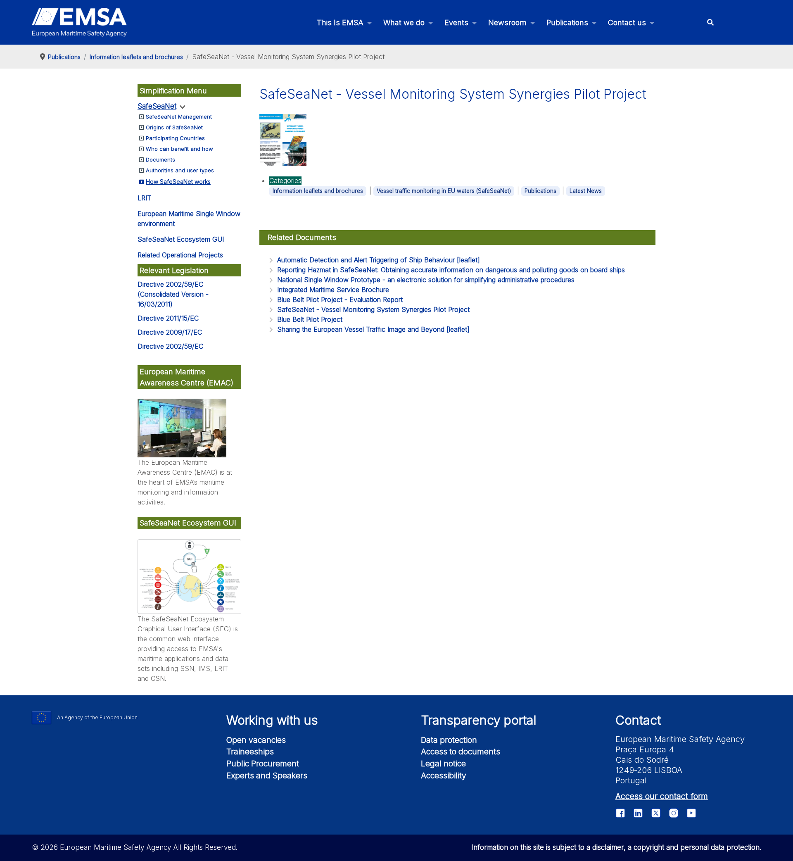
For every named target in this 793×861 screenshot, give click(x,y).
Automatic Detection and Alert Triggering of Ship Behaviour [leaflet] (378, 260)
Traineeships (250, 751)
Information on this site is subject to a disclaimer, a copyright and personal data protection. (616, 847)
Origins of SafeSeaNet (174, 127)
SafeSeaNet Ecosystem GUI (181, 239)
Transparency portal (479, 720)
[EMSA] (79, 22)
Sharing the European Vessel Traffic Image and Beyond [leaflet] (373, 329)
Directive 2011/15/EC (168, 318)
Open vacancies (256, 740)
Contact (638, 720)
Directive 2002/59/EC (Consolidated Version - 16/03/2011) (173, 294)
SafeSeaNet (157, 106)
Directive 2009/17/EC (170, 332)
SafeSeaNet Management (179, 116)
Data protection (449, 740)
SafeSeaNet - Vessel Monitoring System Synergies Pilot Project (373, 309)
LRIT (144, 198)
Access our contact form (661, 796)
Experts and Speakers (266, 775)
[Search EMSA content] (710, 22)
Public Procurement (262, 763)
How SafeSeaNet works (178, 181)
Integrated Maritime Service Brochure (333, 289)
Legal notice (443, 763)
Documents (160, 159)
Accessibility (443, 775)
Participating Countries (175, 138)
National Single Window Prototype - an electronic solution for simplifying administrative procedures (426, 280)
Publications (540, 191)
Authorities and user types (180, 170)
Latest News (586, 191)
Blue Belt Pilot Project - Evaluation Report (340, 299)
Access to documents (460, 751)
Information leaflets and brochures (318, 191)
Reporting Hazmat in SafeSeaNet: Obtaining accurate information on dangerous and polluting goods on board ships (451, 270)
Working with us (272, 720)
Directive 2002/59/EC (170, 346)
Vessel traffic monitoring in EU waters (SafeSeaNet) (444, 191)
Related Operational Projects (180, 255)
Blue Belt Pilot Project (309, 319)
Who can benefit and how (179, 148)
